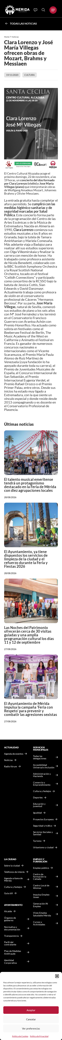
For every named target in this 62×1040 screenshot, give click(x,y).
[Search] (43, 10)
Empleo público (41, 868)
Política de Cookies (20, 1036)
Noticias (15, 37)
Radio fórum (10, 766)
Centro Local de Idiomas (41, 886)
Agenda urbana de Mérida (13, 879)
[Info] (35, 10)
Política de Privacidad (39, 1036)
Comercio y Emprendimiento (41, 783)
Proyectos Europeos (43, 819)
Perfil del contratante (10, 943)
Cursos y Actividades (39, 923)
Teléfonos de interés (14, 872)
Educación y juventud (39, 805)
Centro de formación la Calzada (39, 876)
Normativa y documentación (12, 928)
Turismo (37, 841)
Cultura (29, 74)
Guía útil (8, 893)
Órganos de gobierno (10, 919)
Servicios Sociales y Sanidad (43, 833)
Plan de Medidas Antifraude (12, 952)
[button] (57, 976)
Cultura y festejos (13, 887)
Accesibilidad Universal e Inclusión (43, 766)
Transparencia (11, 936)
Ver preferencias (31, 1028)
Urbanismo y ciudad (43, 847)
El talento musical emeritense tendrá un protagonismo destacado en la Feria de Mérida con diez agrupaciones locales (30, 485)
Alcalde (8, 911)
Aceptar (31, 1010)
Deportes (38, 797)
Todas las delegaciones (39, 757)
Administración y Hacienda (42, 775)
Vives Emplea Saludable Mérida (42, 914)
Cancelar (31, 1019)
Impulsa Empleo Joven (41, 895)
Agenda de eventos (13, 754)
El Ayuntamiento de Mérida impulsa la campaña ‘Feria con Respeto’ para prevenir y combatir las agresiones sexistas (30, 709)
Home (6, 37)
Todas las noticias (23, 23)
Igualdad (37, 812)
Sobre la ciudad (12, 865)
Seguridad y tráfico (42, 826)
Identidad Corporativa (10, 961)
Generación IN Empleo (40, 904)
